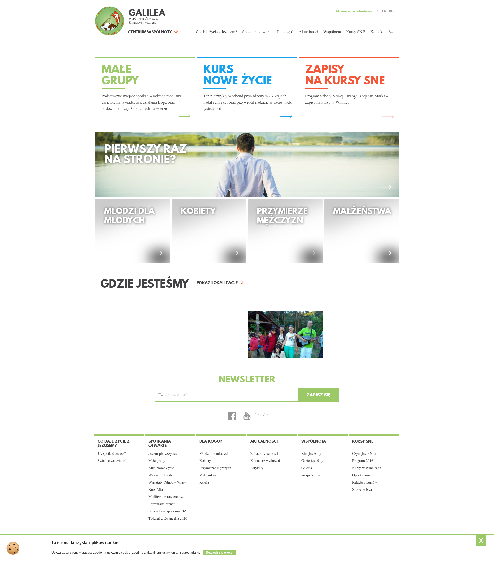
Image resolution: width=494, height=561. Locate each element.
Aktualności (308, 31)
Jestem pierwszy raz (162, 453)
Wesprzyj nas (310, 475)
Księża (204, 482)
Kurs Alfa (155, 489)
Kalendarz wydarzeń (265, 461)
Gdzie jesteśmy (312, 461)
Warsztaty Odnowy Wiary (167, 482)
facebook (232, 416)
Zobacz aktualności (264, 453)
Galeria (306, 468)
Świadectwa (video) (112, 461)
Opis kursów (361, 475)
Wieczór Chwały (160, 475)
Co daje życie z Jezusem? (216, 31)
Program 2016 (362, 461)
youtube (247, 416)
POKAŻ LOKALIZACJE (217, 283)
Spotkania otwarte (256, 31)
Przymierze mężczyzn (215, 468)
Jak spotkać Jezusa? (112, 453)
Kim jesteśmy (311, 453)
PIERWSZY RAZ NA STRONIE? (145, 155)
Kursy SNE (355, 31)
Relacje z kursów (364, 482)
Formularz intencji (161, 504)
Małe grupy (156, 461)
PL (378, 10)
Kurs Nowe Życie (161, 468)
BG (391, 10)
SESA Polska (362, 489)
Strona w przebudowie (354, 10)
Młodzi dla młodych (214, 453)
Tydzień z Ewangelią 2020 (167, 518)
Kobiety (205, 461)
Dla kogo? (285, 31)
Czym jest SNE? (364, 453)
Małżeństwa (207, 475)
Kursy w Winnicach (366, 468)
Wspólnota (332, 31)
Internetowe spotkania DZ (167, 511)
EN (384, 10)
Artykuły (256, 468)
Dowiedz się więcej (219, 552)
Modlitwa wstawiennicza (166, 497)
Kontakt (376, 31)
